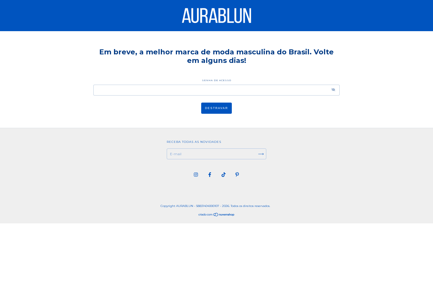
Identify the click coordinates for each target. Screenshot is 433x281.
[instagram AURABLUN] (196, 174)
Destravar (216, 108)
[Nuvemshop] (216, 215)
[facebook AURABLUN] (210, 174)
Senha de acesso (216, 80)
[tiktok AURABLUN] (224, 174)
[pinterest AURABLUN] (237, 174)
